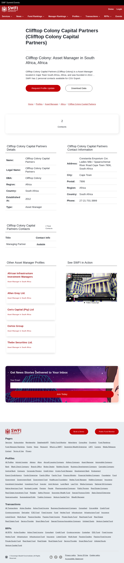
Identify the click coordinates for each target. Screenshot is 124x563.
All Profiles (9, 462)
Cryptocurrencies (73, 532)
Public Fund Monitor (58, 442)
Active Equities (25, 508)
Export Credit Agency (13, 475)
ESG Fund (35, 512)
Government (10, 480)
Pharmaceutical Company (65, 488)
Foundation (106, 475)
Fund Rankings (35, 16)
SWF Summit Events (10, 3)
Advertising (72, 442)
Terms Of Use (82, 555)
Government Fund (40, 480)
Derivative (26, 512)
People (50, 488)
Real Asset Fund (85, 517)
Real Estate (98, 517)
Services (6, 16)
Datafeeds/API (43, 442)
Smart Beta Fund (42, 521)
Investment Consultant (14, 484)
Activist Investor (22, 462)
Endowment (96, 471)
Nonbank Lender (31, 488)
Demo (111, 9)
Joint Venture (53, 484)
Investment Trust (31, 484)
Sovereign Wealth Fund (61, 493)
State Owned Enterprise (101, 493)
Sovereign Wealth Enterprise (75, 447)
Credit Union (48, 471)
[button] (7, 16)
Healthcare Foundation (58, 480)
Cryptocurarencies (12, 512)
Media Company (86, 484)
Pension (43, 488)
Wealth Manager (77, 497)
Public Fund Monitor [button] (107, 432)
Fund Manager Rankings (15, 447)
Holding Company (96, 480)
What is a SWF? (56, 447)
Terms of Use (18, 451)
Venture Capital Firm (61, 497)
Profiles (75, 16)
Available (41, 244)
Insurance (108, 480)
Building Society (62, 467)
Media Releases (109, 447)
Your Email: (15, 380)
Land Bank (64, 484)
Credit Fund (104, 508)
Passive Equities (34, 517)
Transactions (92, 16)
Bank (7, 467)
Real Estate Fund (12, 521)
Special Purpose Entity (81, 493)
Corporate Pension (34, 471)
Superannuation (11, 497)
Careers (98, 447)
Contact (8, 451)
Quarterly (92, 442)
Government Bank (24, 480)
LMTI (91, 447)
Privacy (28, 451)
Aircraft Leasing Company (54, 462)
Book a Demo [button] (79, 432)
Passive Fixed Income (51, 517)
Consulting (83, 442)
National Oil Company (103, 484)
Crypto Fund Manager (64, 471)
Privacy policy (70, 555)
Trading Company (44, 497)
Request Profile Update (43, 88)
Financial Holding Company (89, 475)
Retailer (33, 493)
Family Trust (56, 475)
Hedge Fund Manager (78, 480)
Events (119, 16)
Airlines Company (73, 462)
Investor (43, 484)
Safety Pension (44, 493)
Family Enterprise (31, 475)
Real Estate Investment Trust (16, 493)
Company (21, 471)
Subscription (19, 442)
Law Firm (74, 484)
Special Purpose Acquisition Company (66, 521)
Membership (30, 442)
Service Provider (27, 521)
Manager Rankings (57, 16)
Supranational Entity (27, 497)
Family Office (44, 475)
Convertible (93, 508)
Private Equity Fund (69, 517)
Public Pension (83, 488)
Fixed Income (47, 512)
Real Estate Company (99, 488)
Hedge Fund (65, 512)
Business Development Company (84, 467)
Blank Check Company (20, 467)
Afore (40, 462)
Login (119, 9)
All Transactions (11, 508)
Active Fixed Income (41, 508)
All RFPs (8, 532)
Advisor (33, 462)
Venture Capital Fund (104, 521)
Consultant (83, 508)
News (19, 16)
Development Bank (82, 471)
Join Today (62, 394)
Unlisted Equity (88, 521)
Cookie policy (95, 555)
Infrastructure (77, 512)
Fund (114, 475)
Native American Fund (14, 488)
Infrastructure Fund (91, 512)
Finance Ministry (69, 475)
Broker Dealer (49, 467)
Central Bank (10, 471)
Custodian (86, 532)
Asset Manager (87, 462)
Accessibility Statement (74, 559)
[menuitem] (9, 443)
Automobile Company (103, 462)
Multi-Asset (21, 517)
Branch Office (36, 467)
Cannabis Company (106, 467)
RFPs (106, 16)
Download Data (78, 88)
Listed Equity (10, 517)
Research (44, 447)
